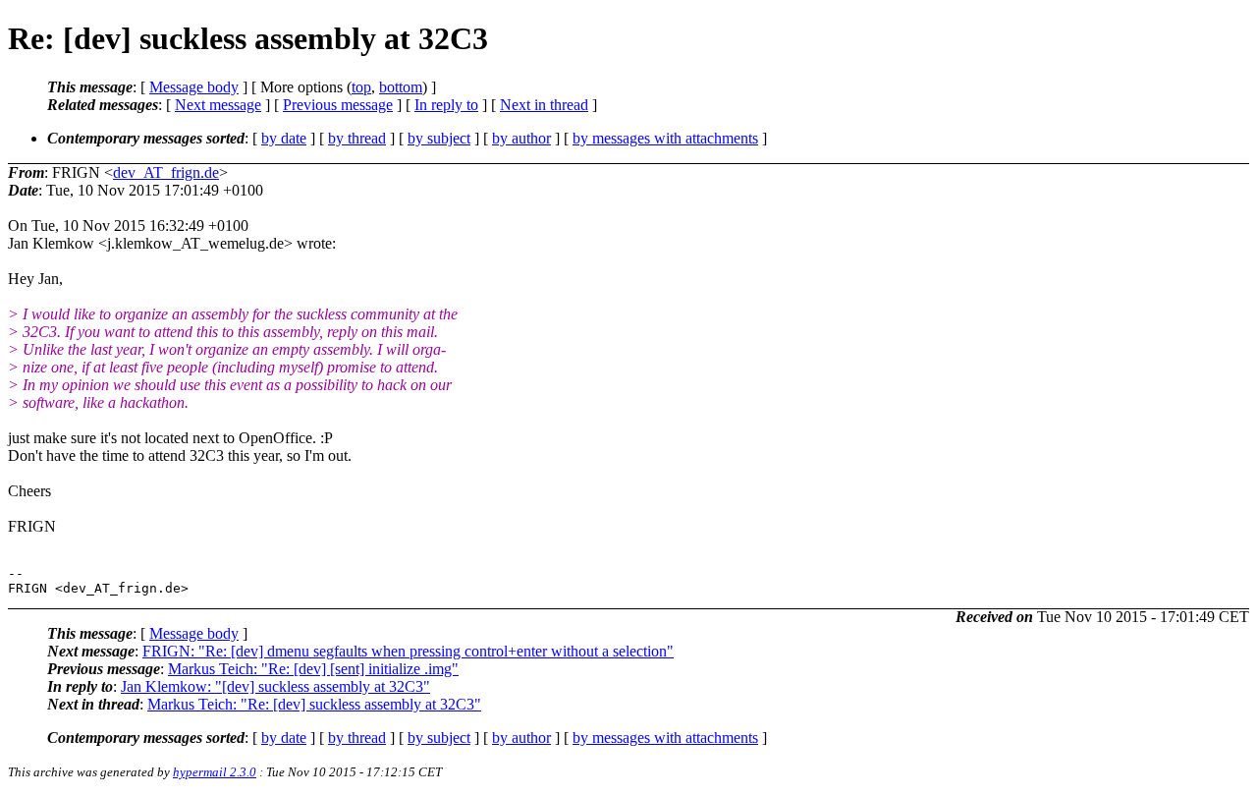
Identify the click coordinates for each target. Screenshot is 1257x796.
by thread (357, 138)
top (361, 87)
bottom (400, 87)
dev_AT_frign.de (166, 172)
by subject (439, 138)
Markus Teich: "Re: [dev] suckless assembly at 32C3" (314, 704)
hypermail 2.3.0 (214, 772)
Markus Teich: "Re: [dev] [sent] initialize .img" (313, 668)
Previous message (338, 104)
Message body (194, 87)
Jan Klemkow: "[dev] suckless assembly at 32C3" (275, 686)
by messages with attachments (665, 138)
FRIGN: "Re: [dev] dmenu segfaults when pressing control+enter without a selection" (408, 651)
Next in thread (544, 104)
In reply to (446, 104)
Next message (218, 104)
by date (283, 138)
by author (521, 138)
